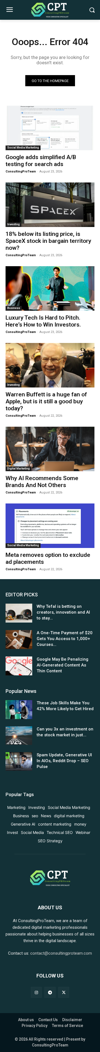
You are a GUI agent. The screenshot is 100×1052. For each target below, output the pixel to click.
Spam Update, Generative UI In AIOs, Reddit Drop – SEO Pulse (64, 760)
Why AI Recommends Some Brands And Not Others (42, 481)
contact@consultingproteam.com (61, 953)
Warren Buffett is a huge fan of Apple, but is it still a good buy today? (46, 401)
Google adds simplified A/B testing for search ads (41, 160)
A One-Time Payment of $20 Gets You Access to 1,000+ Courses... (64, 638)
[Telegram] (49, 992)
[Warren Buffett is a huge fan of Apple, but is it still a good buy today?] (50, 365)
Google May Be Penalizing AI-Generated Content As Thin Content (62, 665)
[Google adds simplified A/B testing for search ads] (50, 128)
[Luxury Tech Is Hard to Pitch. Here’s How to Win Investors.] (50, 288)
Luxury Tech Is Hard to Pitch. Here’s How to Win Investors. (43, 321)
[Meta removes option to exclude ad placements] (50, 525)
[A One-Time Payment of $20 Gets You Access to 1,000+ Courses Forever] (19, 639)
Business (13, 308)
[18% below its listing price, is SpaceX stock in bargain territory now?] (50, 204)
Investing (13, 224)
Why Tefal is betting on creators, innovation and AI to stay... (63, 612)
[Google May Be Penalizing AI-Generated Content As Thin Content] (19, 665)
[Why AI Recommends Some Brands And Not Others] (50, 449)
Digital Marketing (18, 468)
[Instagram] (36, 992)
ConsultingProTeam (21, 171)
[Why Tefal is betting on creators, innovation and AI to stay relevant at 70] (19, 613)
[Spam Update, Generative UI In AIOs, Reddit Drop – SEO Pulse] (19, 761)
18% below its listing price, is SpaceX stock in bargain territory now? (48, 241)
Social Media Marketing (23, 147)
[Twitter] (63, 992)
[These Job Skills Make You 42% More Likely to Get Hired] (19, 709)
